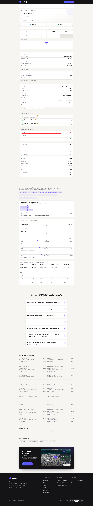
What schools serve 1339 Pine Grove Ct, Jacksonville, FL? (43, 328)
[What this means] (28, 15)
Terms (66, 500)
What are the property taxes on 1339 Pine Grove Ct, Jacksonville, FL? (41, 343)
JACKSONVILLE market (33, 441)
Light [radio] (72, 500)
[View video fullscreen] (45, 464)
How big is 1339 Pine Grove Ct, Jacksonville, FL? (40, 315)
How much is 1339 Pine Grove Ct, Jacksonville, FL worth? (43, 302)
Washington (46, 492)
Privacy (62, 500)
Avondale (42, 264)
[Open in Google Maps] (72, 6)
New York (45, 490)
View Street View (47, 27)
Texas (44, 485)
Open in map (70, 2)
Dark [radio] (82, 500)
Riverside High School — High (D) (54, 431)
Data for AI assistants (62, 485)
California (45, 482)
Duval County (67, 264)
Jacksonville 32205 (55, 264)
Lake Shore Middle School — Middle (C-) (27, 433)
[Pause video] (43, 464)
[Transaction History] (46, 111)
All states (45, 480)
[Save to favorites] (65, 6)
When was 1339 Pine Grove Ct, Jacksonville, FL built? (42, 322)
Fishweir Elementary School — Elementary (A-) (29, 431)
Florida (44, 487)
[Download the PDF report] (70, 6)
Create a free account (77, 480)
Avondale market (43, 441)
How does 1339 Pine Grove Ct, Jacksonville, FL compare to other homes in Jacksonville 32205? (43, 335)
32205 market (52, 441)
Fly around (34, 24)
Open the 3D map (61, 482)
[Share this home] (67, 6)
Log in (73, 482)
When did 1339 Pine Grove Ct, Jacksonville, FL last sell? (43, 309)
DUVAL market (23, 441)
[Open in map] (56, 457)
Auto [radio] (77, 500)
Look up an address (62, 480)
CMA (61, 24)
